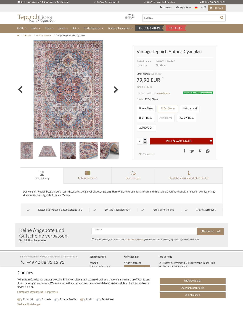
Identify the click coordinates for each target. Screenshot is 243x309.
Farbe (35, 28)
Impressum (52, 292)
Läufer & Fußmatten (119, 28)
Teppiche (27, 36)
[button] (183, 151)
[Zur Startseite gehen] (18, 36)
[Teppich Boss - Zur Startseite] (36, 18)
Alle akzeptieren (192, 281)
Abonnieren (208, 231)
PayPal (89, 299)
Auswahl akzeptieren (192, 288)
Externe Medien (68, 299)
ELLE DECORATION (149, 28)
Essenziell (28, 299)
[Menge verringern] (145, 142)
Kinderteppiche (92, 28)
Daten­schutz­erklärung (31, 292)
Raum (62, 28)
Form (48, 28)
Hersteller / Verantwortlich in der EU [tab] (188, 178)
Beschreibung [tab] (42, 178)
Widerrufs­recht (132, 263)
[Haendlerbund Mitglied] (129, 16)
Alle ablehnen (192, 295)
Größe (20, 28)
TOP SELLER (175, 28)
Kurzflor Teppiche (43, 36)
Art (74, 28)
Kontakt (93, 263)
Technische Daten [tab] (87, 178)
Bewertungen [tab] (133, 178)
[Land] (196, 7)
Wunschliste (149, 154)
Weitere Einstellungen (29, 304)
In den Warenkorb (179, 141)
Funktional (107, 299)
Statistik (46, 299)
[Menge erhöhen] (145, 139)
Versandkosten (163, 93)
